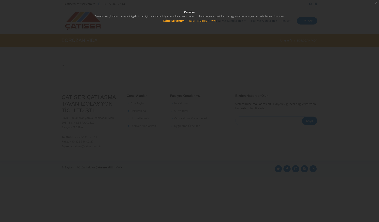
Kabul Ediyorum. (174, 21)
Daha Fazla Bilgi (198, 21)
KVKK (213, 21)
